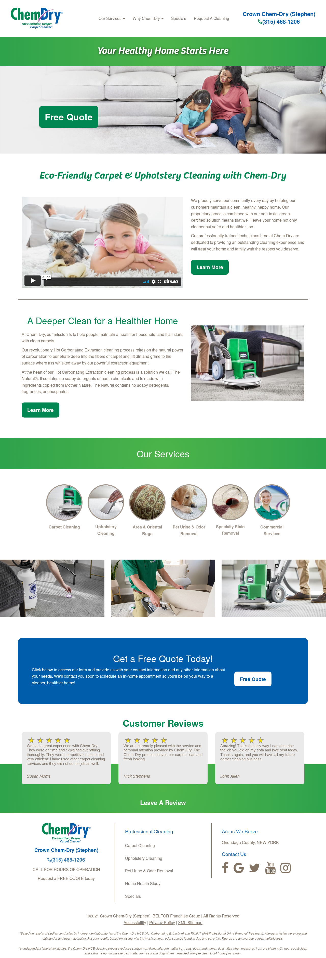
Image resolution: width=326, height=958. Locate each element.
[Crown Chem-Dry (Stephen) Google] (239, 868)
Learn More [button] (210, 267)
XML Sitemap (190, 922)
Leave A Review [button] (163, 802)
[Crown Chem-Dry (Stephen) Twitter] (254, 868)
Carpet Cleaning (140, 845)
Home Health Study (142, 883)
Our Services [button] (111, 18)
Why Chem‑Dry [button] (147, 18)
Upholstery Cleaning (143, 858)
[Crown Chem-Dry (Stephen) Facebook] (225, 868)
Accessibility (135, 922)
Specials (178, 18)
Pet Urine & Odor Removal (149, 871)
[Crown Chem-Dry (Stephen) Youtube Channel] (270, 868)
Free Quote (69, 116)
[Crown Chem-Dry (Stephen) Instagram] (285, 868)
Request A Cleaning (211, 18)
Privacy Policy (162, 922)
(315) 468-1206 (281, 21)
